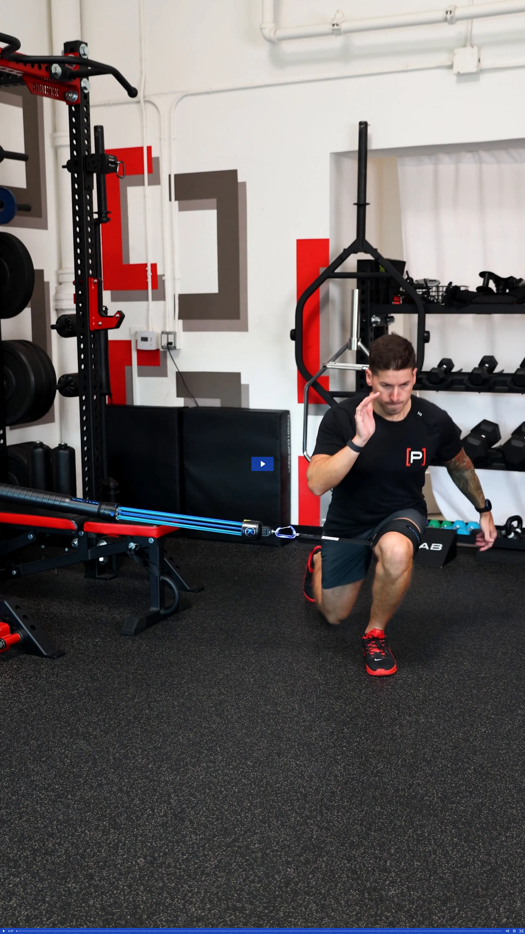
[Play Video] (3, 931)
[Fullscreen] (521, 931)
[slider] (259, 931)
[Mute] (507, 931)
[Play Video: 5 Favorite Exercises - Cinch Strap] (262, 464)
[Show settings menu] (514, 931)
